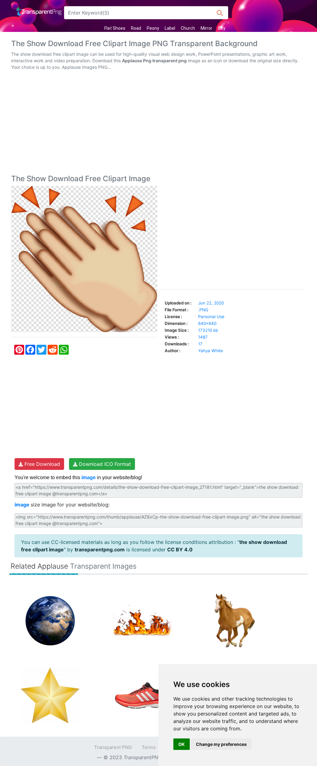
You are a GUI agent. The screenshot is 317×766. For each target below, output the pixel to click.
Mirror (206, 28)
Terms (149, 747)
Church (188, 28)
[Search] (220, 12)
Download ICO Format (104, 464)
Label (170, 28)
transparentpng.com (100, 549)
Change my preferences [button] (221, 744)
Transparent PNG (113, 747)
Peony (153, 28)
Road (136, 28)
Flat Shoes (114, 28)
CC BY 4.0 (180, 549)
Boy (221, 28)
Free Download (41, 464)
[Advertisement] (158, 123)
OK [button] (181, 744)
